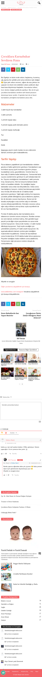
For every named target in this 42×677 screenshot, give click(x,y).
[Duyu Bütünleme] (34, 358)
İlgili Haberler (10, 350)
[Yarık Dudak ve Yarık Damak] (21, 535)
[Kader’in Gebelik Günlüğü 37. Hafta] (6, 587)
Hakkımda (6, 671)
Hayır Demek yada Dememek (14, 661)
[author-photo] (21, 329)
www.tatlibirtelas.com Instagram (12, 292)
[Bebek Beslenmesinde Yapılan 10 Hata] (21, 372)
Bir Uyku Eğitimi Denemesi (5, 378)
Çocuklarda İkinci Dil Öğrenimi (6, 364)
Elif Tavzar (7, 64)
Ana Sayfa (3, 7)
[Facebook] (3, 69)
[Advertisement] (21, 33)
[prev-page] (20, 384)
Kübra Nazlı (15, 463)
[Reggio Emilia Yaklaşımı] (6, 567)
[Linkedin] (23, 69)
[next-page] (22, 384)
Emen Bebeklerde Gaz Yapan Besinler (10, 314)
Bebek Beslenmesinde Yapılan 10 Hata (21, 378)
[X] (8, 69)
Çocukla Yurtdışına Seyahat (22, 574)
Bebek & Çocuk (12, 7)
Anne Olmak (5, 617)
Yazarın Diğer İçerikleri (28, 350)
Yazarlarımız (15, 671)
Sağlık (3, 607)
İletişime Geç (24, 671)
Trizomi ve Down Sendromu (10, 501)
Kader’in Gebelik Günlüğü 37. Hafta (25, 584)
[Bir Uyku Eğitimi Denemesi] (7, 372)
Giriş (31, 671)
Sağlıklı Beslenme (16, 9)
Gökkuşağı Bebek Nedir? (8, 512)
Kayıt (36, 671)
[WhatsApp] (18, 69)
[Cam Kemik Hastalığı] (21, 358)
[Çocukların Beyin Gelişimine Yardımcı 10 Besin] (34, 372)
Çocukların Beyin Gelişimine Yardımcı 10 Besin (34, 379)
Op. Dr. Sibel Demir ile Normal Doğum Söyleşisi (16, 496)
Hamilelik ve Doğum (7, 604)
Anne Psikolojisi (6, 614)
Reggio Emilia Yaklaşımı (21, 564)
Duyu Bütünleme (33, 363)
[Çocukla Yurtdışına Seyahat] (6, 577)
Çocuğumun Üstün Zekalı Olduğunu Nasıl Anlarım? (32, 315)
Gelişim (3, 620)
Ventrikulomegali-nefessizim (13, 630)
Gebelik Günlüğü (6, 610)
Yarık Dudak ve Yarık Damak (14, 550)
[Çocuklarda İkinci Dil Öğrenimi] (7, 358)
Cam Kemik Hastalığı (20, 363)
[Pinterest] (13, 69)
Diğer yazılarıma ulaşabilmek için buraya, (15, 287)
